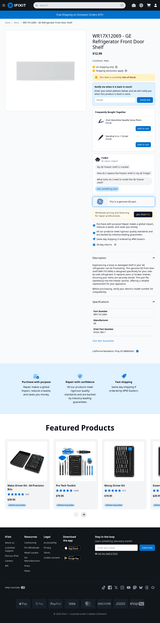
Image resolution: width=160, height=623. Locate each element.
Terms (47, 552)
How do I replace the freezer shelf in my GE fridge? (123, 173)
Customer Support (10, 549)
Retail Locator (31, 552)
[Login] (155, 5)
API (6, 565)
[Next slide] (84, 514)
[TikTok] (103, 587)
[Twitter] (116, 587)
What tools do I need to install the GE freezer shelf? (120, 181)
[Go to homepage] (18, 5)
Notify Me (145, 99)
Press (27, 565)
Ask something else (107, 188)
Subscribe (147, 547)
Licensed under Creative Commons (88, 613)
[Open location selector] (141, 5)
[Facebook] (110, 587)
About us (9, 542)
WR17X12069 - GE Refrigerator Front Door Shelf (47, 22)
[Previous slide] (76, 514)
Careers (9, 560)
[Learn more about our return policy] (115, 244)
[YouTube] (128, 587)
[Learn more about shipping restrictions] (116, 67)
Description (99, 258)
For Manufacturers (32, 559)
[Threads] (147, 587)
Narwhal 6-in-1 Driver (117, 136)
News (27, 570)
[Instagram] (122, 587)
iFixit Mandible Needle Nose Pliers (124, 120)
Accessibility (50, 542)
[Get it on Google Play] (71, 558)
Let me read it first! (108, 553)
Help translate (12, 587)
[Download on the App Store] (71, 548)
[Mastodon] (135, 587)
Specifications (100, 302)
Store (7, 22)
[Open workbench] (134, 5)
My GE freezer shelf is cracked (113, 166)
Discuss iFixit (11, 555)
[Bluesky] (140, 587)
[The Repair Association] (153, 587)
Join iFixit (143, 214)
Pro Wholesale (31, 547)
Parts (16, 22)
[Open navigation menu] (4, 5)
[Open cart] (149, 5)
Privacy (47, 547)
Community (30, 542)
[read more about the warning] (137, 351)
